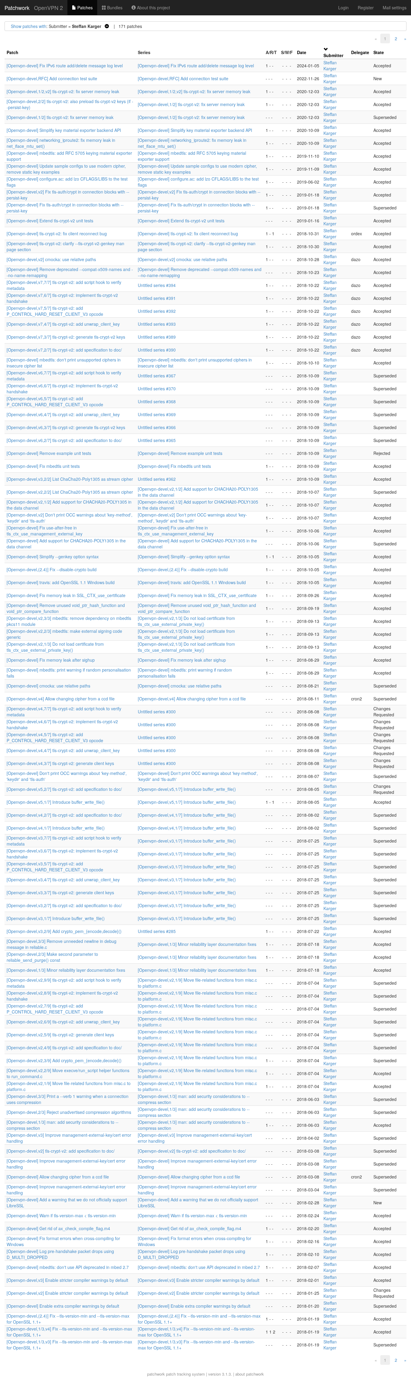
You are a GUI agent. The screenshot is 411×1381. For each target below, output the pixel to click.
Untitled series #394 (157, 285)
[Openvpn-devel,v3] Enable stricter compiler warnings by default (67, 1280)
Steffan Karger (330, 65)
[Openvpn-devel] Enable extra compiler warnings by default (63, 1306)
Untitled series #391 (157, 298)
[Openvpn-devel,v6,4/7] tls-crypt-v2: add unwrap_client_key (63, 414)
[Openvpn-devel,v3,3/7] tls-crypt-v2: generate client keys (60, 892)
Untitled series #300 (157, 712)
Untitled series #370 (157, 389)
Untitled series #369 (157, 414)
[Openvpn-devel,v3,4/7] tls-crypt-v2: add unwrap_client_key (63, 879)
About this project (153, 8)
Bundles (114, 8)
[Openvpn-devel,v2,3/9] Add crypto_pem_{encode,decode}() (64, 1060)
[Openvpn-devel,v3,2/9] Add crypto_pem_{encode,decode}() (64, 931)
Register (366, 8)
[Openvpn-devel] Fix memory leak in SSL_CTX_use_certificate (66, 595)
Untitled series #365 (157, 440)
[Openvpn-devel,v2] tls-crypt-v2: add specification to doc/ (61, 1151)
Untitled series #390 (157, 350)
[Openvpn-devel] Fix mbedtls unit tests (43, 466)
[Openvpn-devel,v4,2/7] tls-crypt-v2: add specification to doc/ (64, 815)
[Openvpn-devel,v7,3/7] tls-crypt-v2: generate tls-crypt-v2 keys (66, 337)
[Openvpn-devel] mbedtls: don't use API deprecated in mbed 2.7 (68, 1267)
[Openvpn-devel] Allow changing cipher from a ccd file (58, 1177)
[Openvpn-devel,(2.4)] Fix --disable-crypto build (52, 569)
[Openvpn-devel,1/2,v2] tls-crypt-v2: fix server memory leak (63, 91)
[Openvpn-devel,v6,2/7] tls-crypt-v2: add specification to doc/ (64, 440)
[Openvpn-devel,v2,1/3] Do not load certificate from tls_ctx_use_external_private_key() (186, 621)
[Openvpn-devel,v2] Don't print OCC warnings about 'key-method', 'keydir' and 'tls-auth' (192, 518)
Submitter (333, 55)
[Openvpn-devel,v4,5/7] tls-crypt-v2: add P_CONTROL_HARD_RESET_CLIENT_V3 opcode (55, 737)
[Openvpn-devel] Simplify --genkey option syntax (53, 556)
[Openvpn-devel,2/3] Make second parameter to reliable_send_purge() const (52, 957)
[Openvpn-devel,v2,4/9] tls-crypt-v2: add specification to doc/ (64, 1047)
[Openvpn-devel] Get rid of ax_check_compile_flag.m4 (58, 1228)
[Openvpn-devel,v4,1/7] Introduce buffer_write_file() (187, 815)
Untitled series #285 (157, 931)
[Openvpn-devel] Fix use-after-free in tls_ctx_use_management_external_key (44, 531)
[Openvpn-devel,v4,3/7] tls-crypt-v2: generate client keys (60, 763)
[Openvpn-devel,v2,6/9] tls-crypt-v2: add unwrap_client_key (63, 1022)
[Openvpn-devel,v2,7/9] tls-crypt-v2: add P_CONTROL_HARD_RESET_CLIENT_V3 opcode (55, 1009)
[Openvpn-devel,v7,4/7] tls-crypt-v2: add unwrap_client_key (63, 324)
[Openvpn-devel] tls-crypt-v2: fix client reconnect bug (57, 233)
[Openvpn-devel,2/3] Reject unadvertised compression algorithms (69, 1112)
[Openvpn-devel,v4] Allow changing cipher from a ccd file (61, 699)
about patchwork (249, 1374)
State (378, 52)
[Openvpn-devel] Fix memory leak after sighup (51, 660)
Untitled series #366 (157, 427)
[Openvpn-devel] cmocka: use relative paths (48, 686)
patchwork (156, 1374)
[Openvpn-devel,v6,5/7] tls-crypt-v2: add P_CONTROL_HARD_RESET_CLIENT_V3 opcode (55, 401)
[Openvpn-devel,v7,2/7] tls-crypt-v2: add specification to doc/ (64, 350)
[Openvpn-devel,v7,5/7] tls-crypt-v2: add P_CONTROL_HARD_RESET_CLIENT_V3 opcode (55, 311)
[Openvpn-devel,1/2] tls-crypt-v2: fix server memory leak (191, 104)
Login (343, 8)
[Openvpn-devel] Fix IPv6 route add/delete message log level (65, 65)
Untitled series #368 (157, 401)
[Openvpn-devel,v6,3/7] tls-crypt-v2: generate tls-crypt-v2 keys (66, 427)
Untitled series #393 (157, 324)
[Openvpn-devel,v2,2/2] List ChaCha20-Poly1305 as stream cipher (70, 492)
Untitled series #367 (157, 376)
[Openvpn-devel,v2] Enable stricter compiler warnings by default (67, 1293)
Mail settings (394, 8)
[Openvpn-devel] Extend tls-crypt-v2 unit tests (50, 221)
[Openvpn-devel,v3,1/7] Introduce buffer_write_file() (187, 841)
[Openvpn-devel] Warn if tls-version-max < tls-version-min (61, 1215)
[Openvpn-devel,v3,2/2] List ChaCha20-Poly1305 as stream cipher (70, 479)
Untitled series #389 (157, 337)
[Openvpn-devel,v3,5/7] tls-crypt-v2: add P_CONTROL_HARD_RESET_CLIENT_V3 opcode (55, 867)
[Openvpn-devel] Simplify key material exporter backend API (64, 130)
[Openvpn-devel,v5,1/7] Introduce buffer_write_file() (187, 789)
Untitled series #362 (157, 479)
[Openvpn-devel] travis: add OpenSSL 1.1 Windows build (61, 582)
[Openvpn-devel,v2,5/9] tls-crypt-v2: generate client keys (60, 1035)
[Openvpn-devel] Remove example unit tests (49, 453)
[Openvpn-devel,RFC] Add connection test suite (52, 78)
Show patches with (28, 26)
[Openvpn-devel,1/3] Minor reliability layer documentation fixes (197, 944)
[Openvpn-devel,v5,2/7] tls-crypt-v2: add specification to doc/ (64, 789)
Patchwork (17, 7)
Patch (12, 52)
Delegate (360, 52)
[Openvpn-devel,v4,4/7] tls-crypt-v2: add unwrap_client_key (63, 750)
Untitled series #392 (157, 311)
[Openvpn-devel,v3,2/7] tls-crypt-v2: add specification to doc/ (64, 905)
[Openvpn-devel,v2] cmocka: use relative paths (51, 259)
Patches (84, 8)
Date (301, 52)
